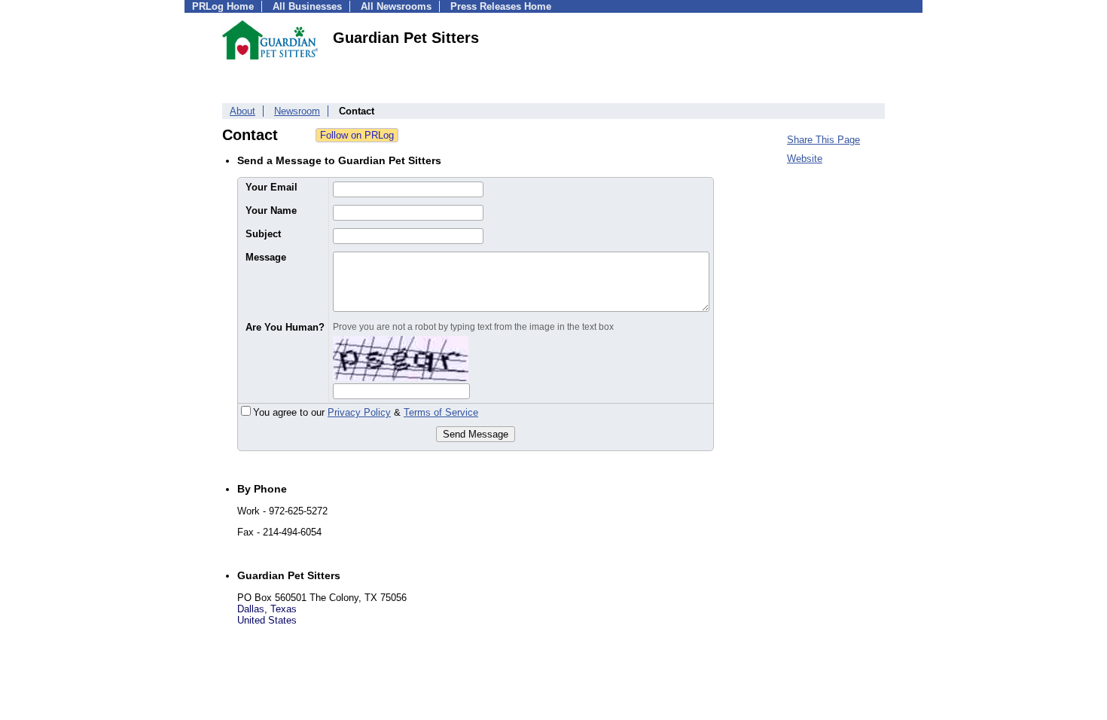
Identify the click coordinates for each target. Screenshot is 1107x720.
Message (265, 257)
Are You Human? (285, 327)
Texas (283, 609)
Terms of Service (441, 412)
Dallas (250, 609)
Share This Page (823, 139)
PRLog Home (223, 6)
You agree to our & (365, 412)
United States (267, 620)
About (242, 111)
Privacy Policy (359, 412)
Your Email (271, 187)
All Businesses (307, 6)
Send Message (475, 434)
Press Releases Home (500, 6)
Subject (263, 233)
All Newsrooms (396, 6)
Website (804, 158)
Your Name (271, 210)
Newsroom (297, 111)
